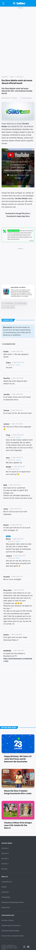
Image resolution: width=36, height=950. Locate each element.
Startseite (5, 77)
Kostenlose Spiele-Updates (10, 930)
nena (17, 469)
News (12, 77)
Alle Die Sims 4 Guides (8, 307)
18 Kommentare (26, 98)
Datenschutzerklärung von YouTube (18, 170)
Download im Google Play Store (18, 213)
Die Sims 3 (5, 858)
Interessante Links (8, 915)
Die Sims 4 (20, 77)
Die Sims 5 (5, 848)
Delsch (18, 541)
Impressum (5, 892)
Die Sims (4, 869)
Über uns (5, 876)
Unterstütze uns (7, 882)
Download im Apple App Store (18, 216)
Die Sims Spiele (7, 843)
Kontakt (4, 887)
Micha (18, 558)
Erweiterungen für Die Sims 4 (11, 925)
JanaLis (18, 437)
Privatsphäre (6, 897)
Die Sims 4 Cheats (8, 920)
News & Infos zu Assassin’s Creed (13, 936)
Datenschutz (6, 907)
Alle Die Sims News (7, 303)
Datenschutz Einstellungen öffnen (13, 902)
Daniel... (18, 365)
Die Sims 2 (5, 863)
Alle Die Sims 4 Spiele (20, 303)
